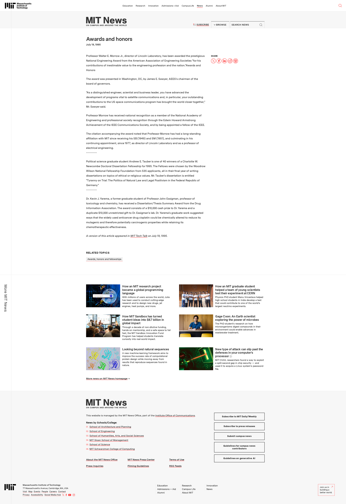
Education (128, 5)
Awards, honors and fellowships (104, 259)
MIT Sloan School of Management (108, 440)
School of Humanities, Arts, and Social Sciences (116, 435)
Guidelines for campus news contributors (239, 447)
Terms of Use (176, 459)
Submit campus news (239, 436)
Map (30, 491)
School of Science (99, 444)
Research (140, 5)
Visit (25, 491)
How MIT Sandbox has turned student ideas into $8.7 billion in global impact (143, 320)
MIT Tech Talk (138, 235)
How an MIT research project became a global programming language (142, 290)
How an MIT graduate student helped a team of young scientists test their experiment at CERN (237, 290)
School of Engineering (102, 431)
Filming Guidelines (138, 465)
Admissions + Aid (170, 5)
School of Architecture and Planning (110, 426)
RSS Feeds (175, 465)
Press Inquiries (94, 465)
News (200, 5)
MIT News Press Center (141, 459)
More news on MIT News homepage (106, 378)
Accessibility (37, 495)
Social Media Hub (52, 495)
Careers (53, 491)
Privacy (26, 495)
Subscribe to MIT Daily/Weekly (239, 416)
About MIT (221, 5)
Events (37, 491)
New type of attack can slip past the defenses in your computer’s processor (239, 352)
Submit (261, 25)
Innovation (153, 5)
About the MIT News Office (101, 459)
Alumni (209, 5)
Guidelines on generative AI (239, 458)
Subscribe (203, 24)
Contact (62, 491)
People (45, 491)
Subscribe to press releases (239, 426)
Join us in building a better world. (326, 490)
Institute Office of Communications (175, 415)
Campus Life (188, 5)
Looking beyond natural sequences (145, 349)
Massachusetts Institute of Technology (42, 485)
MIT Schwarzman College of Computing (112, 448)
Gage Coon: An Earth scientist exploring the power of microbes (237, 318)
